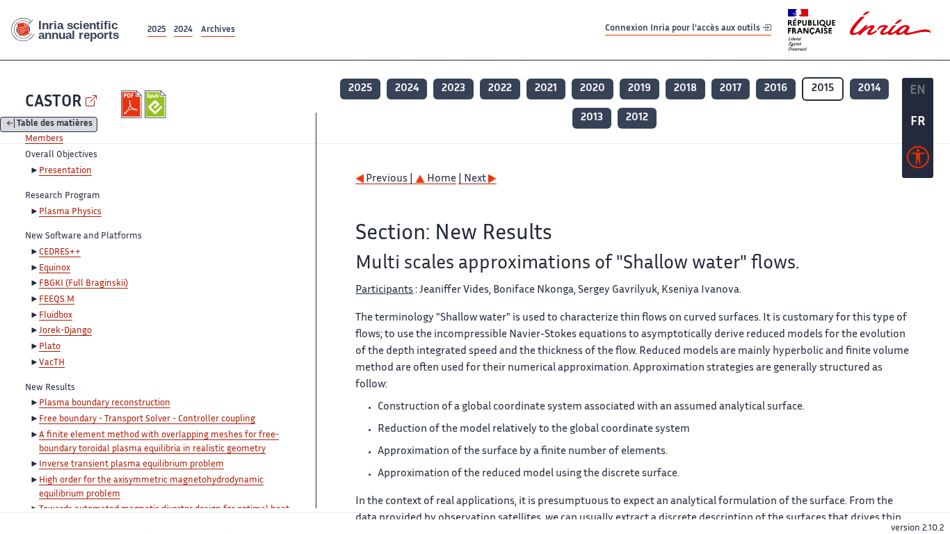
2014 (869, 88)
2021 (546, 88)
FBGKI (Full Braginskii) (83, 284)
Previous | (389, 179)
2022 (500, 88)
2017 (730, 88)
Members (44, 139)
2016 (775, 88)
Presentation (65, 171)
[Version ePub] (157, 104)
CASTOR (53, 102)
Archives (218, 30)
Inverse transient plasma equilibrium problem (131, 464)
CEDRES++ (60, 252)
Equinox (54, 268)
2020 (592, 88)
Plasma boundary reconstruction (104, 403)
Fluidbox (55, 316)
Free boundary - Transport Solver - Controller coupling (147, 419)
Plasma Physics (70, 212)
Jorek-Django (65, 331)
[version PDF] (133, 104)
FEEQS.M (56, 300)
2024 (183, 30)
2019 (639, 88)
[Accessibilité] (918, 160)
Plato (50, 347)
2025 (156, 30)
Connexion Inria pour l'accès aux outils (683, 29)
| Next (473, 179)
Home (440, 179)
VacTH (52, 363)
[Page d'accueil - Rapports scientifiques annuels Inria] (72, 30)
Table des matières (54, 125)
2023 (453, 88)
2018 (685, 88)
